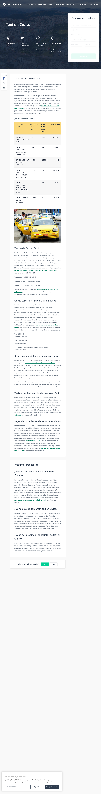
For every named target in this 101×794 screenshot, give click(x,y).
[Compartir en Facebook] (4, 78)
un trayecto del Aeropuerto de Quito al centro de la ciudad (36, 270)
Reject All (37, 787)
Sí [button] (44, 564)
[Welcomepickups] (12, 4)
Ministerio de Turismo (34, 441)
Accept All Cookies (52, 787)
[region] (32, 781)
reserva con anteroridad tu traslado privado (30, 500)
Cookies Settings (10, 786)
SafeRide (17, 415)
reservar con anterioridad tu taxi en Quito (40, 363)
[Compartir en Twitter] (4, 83)
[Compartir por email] (4, 88)
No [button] (54, 564)
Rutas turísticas (40, 4)
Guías (50, 4)
